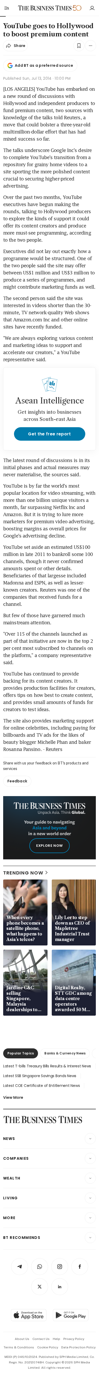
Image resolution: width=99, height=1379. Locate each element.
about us (22, 1339)
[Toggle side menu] (6, 8)
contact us (41, 1339)
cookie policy (47, 1347)
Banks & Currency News (65, 1053)
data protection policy (78, 1347)
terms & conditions (19, 1347)
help (56, 1339)
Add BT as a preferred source (44, 65)
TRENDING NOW (23, 872)
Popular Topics (20, 1053)
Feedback (17, 781)
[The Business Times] (45, 8)
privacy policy (73, 1339)
